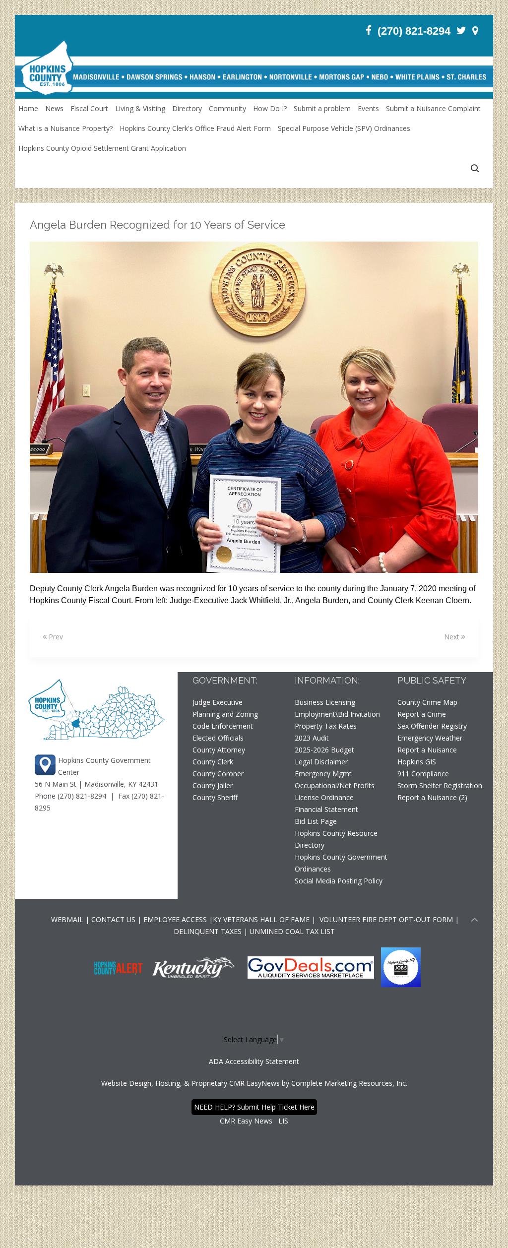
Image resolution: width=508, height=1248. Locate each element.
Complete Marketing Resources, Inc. (349, 1083)
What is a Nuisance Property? (65, 128)
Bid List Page (316, 821)
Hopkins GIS (416, 761)
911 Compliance (423, 773)
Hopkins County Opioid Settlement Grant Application (102, 148)
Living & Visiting (140, 108)
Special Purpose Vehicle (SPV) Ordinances (344, 128)
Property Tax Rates (326, 726)
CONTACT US (114, 919)
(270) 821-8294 (414, 31)
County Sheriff (215, 797)
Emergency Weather (429, 738)
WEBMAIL (67, 919)
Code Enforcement (222, 726)
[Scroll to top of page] (474, 921)
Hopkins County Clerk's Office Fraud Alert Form (195, 128)
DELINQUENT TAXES (208, 931)
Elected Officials (218, 738)
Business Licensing (325, 702)
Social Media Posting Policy (338, 880)
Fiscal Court (89, 108)
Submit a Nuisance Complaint (433, 108)
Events (368, 108)
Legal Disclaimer (321, 761)
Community (227, 108)
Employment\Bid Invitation (337, 714)
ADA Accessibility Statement (254, 1061)
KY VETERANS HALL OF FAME (261, 919)
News (54, 108)
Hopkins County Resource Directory (336, 839)
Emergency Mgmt (323, 773)
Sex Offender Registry (432, 726)
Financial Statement (326, 809)
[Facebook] (369, 30)
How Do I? (270, 108)
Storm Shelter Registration (439, 785)
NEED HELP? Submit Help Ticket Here (254, 1107)
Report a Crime (421, 714)
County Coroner (218, 773)
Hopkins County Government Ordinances (341, 863)
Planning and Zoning (225, 714)
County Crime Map (427, 702)
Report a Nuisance (427, 749)
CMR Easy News (246, 1120)
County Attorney (218, 749)
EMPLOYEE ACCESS (175, 919)
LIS (283, 1120)
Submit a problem (322, 108)
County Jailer (212, 785)
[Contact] (475, 30)
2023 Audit (312, 738)
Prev (55, 636)
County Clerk (212, 761)
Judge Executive (217, 702)
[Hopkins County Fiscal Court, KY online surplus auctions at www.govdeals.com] (312, 966)
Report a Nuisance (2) (432, 797)
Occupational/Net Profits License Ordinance (335, 791)
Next (452, 636)
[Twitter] (461, 30)
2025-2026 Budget (324, 749)
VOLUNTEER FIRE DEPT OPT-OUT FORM (385, 919)
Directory (187, 108)
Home (28, 108)
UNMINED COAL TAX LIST (292, 931)
